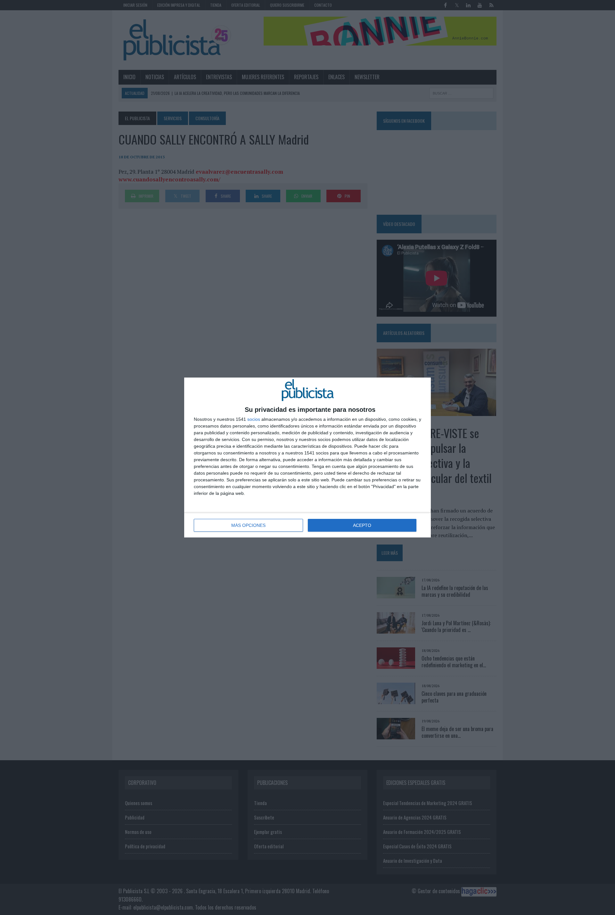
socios (253, 419)
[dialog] (307, 457)
